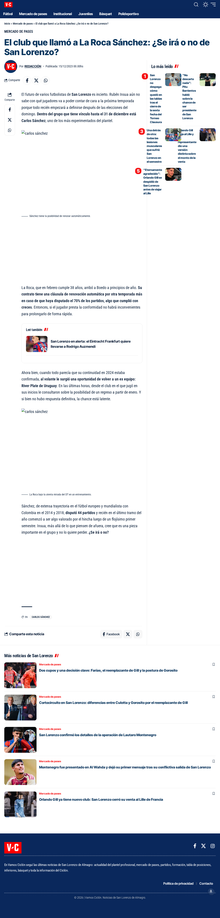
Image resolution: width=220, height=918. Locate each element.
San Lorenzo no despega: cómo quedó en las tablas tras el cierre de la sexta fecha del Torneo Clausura (156, 98)
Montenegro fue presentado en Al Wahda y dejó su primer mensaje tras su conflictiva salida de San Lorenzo (125, 767)
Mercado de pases (23, 23)
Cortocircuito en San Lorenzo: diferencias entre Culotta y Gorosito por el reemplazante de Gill (113, 702)
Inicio (7, 23)
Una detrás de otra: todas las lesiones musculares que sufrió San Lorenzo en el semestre (154, 145)
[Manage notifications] (211, 891)
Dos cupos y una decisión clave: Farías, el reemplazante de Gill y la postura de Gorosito (108, 670)
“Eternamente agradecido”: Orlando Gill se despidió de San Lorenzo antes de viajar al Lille (152, 181)
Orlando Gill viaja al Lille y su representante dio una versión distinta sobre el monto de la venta (187, 145)
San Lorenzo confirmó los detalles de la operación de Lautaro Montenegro (97, 735)
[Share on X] (36, 80)
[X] (203, 846)
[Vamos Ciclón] (8, 4)
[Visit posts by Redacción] (10, 66)
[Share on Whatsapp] (45, 80)
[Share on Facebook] (27, 80)
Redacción (32, 66)
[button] (196, 4)
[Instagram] (212, 846)
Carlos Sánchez (41, 617)
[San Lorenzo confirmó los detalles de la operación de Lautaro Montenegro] (20, 740)
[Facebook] (194, 846)
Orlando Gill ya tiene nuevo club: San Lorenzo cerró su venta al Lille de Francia (101, 799)
